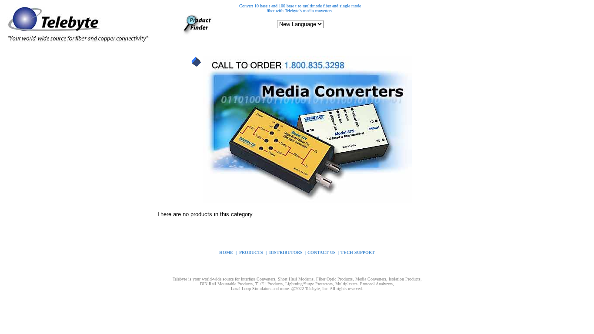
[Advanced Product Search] (197, 33)
